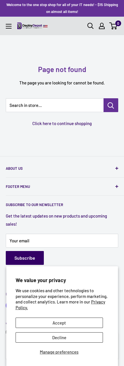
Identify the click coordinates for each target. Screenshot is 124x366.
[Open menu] (9, 26)
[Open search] (90, 26)
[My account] (102, 26)
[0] (113, 25)
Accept (59, 322)
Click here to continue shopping (62, 123)
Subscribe (24, 258)
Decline (59, 337)
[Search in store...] (111, 105)
